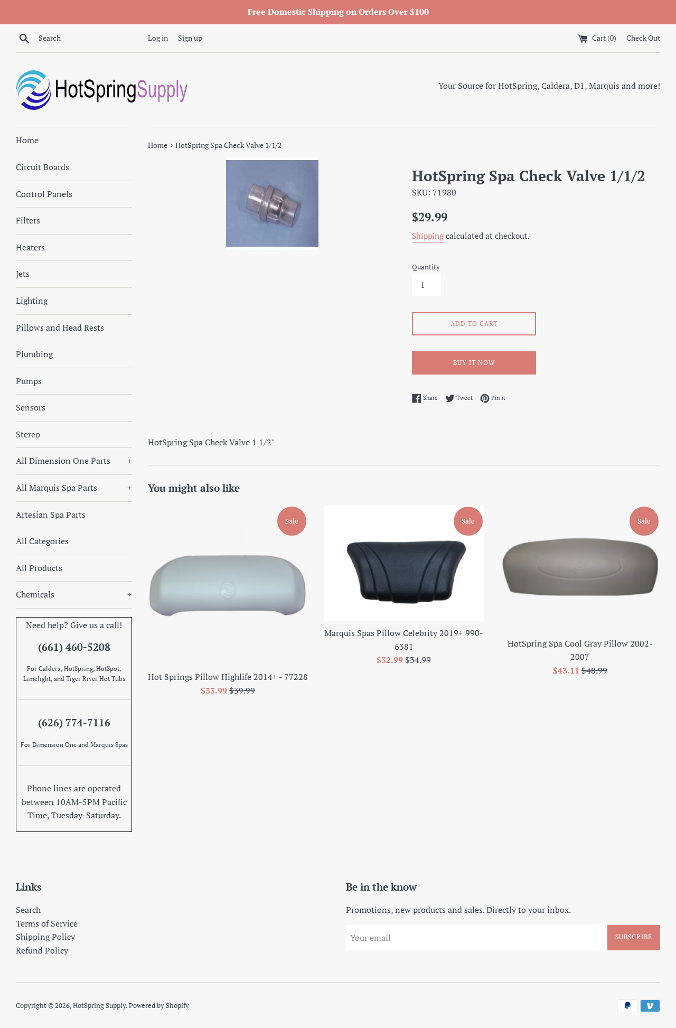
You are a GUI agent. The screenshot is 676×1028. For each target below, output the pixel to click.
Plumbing (34, 354)
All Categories (42, 541)
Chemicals (74, 594)
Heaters (30, 247)
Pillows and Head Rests (60, 327)
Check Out (643, 38)
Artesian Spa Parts (51, 514)
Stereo (28, 434)
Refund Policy (42, 950)
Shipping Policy (45, 936)
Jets (23, 273)
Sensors (30, 407)
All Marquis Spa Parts (74, 487)
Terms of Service (47, 923)
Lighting (32, 300)
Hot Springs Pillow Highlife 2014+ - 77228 (228, 677)
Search (28, 909)
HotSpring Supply (99, 1005)
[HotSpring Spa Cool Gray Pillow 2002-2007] (580, 568)
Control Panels (44, 194)
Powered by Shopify (159, 1005)
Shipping (428, 235)
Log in (158, 38)
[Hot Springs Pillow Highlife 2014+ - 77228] (228, 585)
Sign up (190, 38)
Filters (28, 220)
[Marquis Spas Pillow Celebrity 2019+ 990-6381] (404, 563)
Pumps (29, 381)
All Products (39, 568)
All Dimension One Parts (74, 460)
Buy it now (474, 363)
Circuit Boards (42, 167)
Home (27, 140)
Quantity (426, 267)
